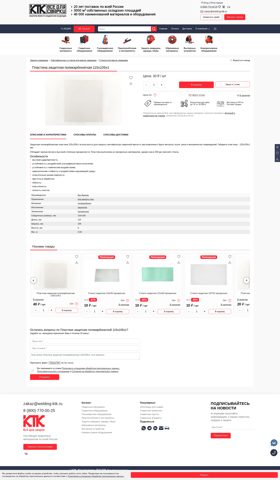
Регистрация (216, 2)
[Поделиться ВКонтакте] (155, 428)
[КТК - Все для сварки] (48, 11)
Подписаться (221, 435)
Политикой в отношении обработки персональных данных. (96, 476)
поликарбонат (84, 203)
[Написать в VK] (274, 443)
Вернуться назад (241, 60)
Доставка (187, 28)
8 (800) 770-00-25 (209, 7)
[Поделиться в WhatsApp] (143, 428)
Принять (204, 475)
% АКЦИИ (66, 28)
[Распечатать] (167, 428)
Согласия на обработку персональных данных (95, 371)
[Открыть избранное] (219, 7)
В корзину (196, 85)
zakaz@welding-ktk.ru (215, 11)
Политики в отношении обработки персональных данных (90, 368)
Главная (163, 28)
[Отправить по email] (161, 428)
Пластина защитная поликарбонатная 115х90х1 (209, 294)
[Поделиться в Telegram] (149, 428)
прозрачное (83, 211)
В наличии (245, 95)
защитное (82, 207)
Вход (206, 2)
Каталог (86, 28)
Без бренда (83, 195)
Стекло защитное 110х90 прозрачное (55, 293)
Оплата (175, 28)
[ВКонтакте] (26, 454)
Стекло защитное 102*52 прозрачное (157, 293)
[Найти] (154, 28)
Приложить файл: (39, 362)
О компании (202, 28)
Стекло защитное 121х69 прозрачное (106, 293)
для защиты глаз (86, 199)
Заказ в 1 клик (232, 84)
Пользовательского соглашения (53, 371)
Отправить (44, 377)
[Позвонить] (274, 452)
